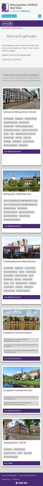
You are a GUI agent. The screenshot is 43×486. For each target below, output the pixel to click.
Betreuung (18, 279)
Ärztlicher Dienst (30, 268)
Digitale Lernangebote (10, 145)
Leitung (6, 134)
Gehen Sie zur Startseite (12, 59)
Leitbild (19, 453)
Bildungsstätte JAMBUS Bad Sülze (12, 28)
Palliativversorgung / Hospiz (24, 126)
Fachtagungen (23, 145)
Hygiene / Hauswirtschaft (29, 130)
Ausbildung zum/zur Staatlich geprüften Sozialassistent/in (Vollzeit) (16, 340)
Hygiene (21, 272)
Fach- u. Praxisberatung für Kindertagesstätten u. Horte (20, 201)
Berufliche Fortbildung (10, 216)
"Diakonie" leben (9, 138)
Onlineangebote (8, 119)
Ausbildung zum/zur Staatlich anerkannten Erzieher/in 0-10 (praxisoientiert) (21, 398)
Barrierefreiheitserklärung (27, 475)
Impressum (16, 479)
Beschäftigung (8, 279)
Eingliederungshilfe (30, 119)
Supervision (27, 138)
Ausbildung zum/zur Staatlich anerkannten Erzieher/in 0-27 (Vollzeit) (21, 345)
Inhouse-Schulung (28, 141)
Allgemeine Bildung (9, 208)
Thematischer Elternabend (12, 220)
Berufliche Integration (10, 212)
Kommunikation (24, 122)
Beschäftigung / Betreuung (12, 130)
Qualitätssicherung (9, 453)
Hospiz (31, 275)
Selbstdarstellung (19, 449)
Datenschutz (28, 453)
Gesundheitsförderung (10, 122)
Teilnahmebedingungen (11, 457)
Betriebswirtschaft (21, 283)
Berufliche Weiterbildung (26, 212)
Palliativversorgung (21, 275)
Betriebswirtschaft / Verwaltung (25, 134)
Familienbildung (22, 208)
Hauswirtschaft (27, 279)
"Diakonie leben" (9, 287)
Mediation (19, 138)
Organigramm (8, 449)
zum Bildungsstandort (12, 151)
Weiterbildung (17, 141)
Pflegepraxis (19, 119)
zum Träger (8, 463)
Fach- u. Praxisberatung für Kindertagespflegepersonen (20, 204)
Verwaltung (32, 283)
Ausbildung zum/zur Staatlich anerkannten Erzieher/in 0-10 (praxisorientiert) (21, 351)
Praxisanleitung (8, 126)
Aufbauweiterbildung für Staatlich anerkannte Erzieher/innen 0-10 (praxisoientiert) (17, 403)
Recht (12, 134)
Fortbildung (7, 141)
